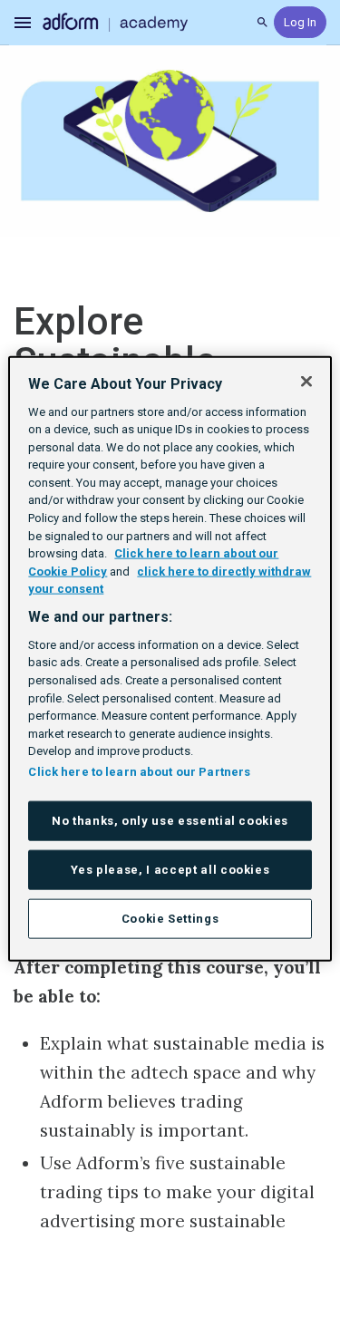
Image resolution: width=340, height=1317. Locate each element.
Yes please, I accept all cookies (170, 869)
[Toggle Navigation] (23, 22)
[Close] (306, 381)
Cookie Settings (170, 918)
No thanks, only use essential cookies (170, 820)
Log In (300, 22)
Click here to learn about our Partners (139, 771)
